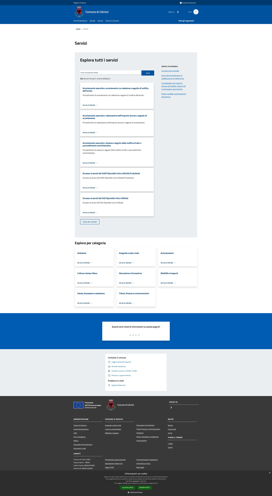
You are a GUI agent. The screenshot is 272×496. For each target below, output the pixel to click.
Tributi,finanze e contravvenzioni (148, 429)
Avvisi (170, 433)
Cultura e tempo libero (113, 429)
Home (78, 29)
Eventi (170, 447)
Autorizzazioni (141, 440)
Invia (148, 73)
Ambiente (139, 433)
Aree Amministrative (81, 429)
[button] (136, 492)
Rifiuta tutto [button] (145, 487)
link (156, 483)
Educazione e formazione (145, 425)
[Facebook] (177, 11)
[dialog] (136, 483)
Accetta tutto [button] (127, 488)
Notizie (170, 425)
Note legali (140, 467)
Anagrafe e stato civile (113, 425)
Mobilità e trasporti (112, 433)
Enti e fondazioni (80, 437)
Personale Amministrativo (83, 444)
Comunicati (172, 429)
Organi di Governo (80, 425)
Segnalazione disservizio (114, 463)
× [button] (269, 473)
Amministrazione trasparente (147, 459)
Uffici (75, 433)
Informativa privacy (143, 463)
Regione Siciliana (80, 2)
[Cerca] (195, 11)
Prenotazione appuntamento (115, 459)
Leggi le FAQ (109, 467)
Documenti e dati (80, 448)
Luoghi (170, 443)
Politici (76, 440)
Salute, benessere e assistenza (147, 436)
